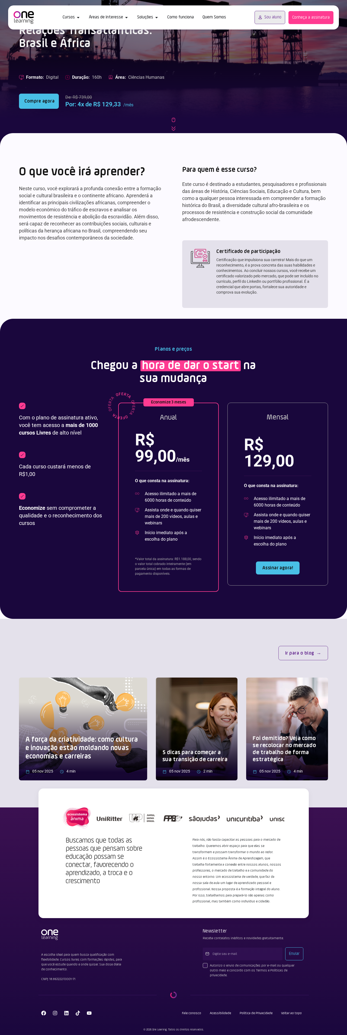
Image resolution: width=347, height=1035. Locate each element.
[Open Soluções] (157, 17)
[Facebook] (43, 1013)
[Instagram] (55, 1013)
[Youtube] (89, 1013)
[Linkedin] (66, 1013)
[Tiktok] (77, 1013)
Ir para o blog (299, 653)
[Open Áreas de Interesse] (126, 17)
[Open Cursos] (78, 17)
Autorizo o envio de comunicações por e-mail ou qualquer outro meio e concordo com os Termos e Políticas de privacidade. (252, 970)
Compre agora (38, 101)
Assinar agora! (277, 568)
